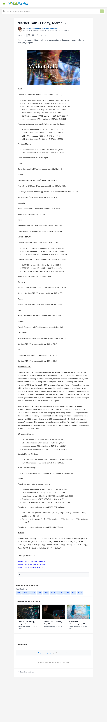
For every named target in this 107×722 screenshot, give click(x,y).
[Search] (102, 11)
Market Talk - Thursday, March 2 (31, 561)
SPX (67, 593)
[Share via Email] (41, 35)
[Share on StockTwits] (29, 35)
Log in (40, 653)
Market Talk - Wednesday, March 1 (32, 564)
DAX (80, 593)
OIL (39, 593)
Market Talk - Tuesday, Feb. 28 (30, 567)
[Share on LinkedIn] (33, 35)
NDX (60, 593)
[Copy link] (45, 35)
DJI (73, 593)
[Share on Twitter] (25, 35)
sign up (48, 653)
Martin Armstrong (32, 28)
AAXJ (26, 593)
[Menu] (4, 3)
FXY (33, 593)
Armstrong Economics (49, 28)
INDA (53, 593)
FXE (18, 593)
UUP (46, 593)
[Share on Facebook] (37, 35)
